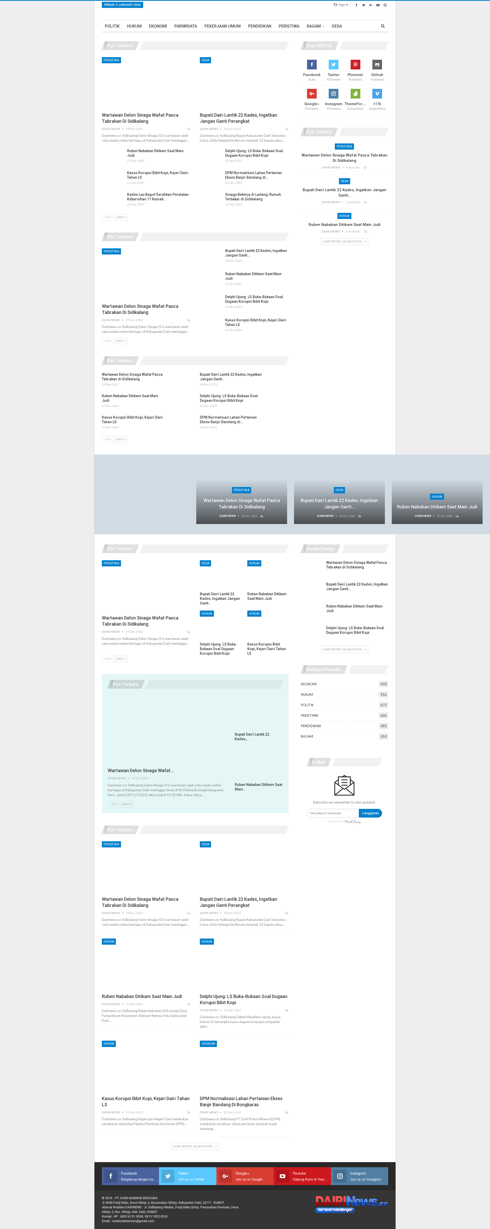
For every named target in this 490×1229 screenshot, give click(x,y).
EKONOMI (158, 26)
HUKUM (134, 26)
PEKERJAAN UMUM (222, 26)
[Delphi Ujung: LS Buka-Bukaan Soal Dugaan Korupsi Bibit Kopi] (211, 157)
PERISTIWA (289, 26)
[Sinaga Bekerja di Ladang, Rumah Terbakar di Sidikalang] (211, 200)
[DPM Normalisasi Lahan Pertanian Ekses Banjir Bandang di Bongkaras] (211, 179)
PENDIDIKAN (259, 26)
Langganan (370, 813)
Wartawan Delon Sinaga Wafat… (141, 770)
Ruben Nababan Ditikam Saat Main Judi (345, 224)
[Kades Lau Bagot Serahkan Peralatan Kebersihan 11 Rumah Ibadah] (113, 200)
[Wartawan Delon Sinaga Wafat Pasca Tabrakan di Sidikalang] (146, 83)
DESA (337, 26)
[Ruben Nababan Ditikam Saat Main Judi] (113, 157)
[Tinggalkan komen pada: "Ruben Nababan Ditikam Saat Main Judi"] (366, 231)
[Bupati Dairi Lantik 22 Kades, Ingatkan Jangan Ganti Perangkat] (244, 83)
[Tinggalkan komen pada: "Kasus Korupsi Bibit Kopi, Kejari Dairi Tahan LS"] (189, 1112)
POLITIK (112, 26)
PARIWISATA (185, 26)
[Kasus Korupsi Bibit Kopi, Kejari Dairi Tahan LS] (113, 179)
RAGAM (314, 26)
